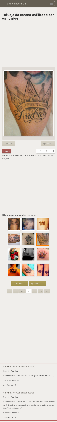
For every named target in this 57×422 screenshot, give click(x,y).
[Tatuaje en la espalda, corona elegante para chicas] (28, 224)
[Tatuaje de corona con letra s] (28, 239)
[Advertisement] (28, 43)
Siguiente (47, 143)
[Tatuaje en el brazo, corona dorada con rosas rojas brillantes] (14, 254)
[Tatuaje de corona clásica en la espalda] (14, 270)
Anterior (9, 143)
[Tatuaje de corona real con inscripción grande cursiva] (14, 239)
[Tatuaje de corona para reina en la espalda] (43, 254)
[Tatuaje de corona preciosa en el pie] (28, 270)
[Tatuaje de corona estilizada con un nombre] (43, 239)
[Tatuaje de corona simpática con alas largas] (14, 224)
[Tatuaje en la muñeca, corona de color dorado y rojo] (43, 270)
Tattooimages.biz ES (16, 3)
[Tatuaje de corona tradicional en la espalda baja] (28, 254)
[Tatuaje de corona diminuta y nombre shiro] (43, 224)
